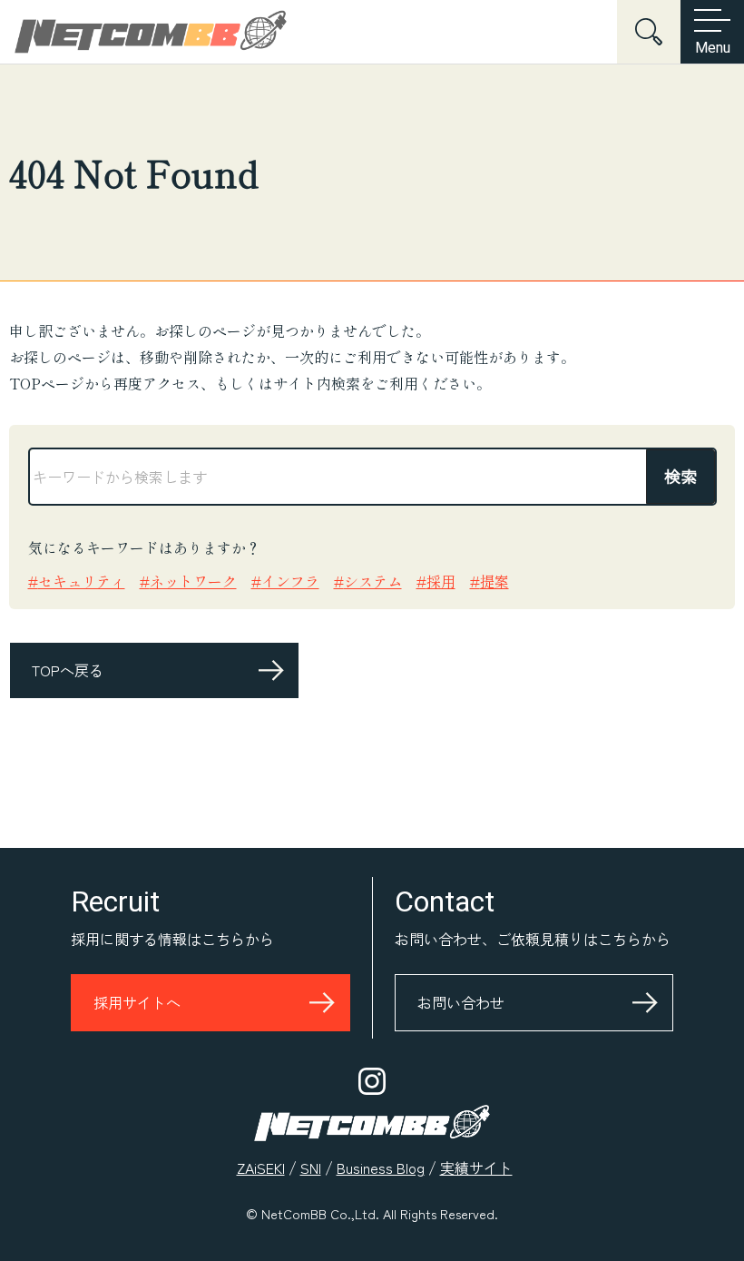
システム (373, 581)
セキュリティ (81, 581)
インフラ (290, 581)
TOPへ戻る (67, 670)
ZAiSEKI (261, 1167)
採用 (440, 581)
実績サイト (476, 1167)
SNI (310, 1167)
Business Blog (381, 1167)
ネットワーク (193, 581)
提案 (494, 581)
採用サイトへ (137, 1002)
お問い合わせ (460, 1002)
